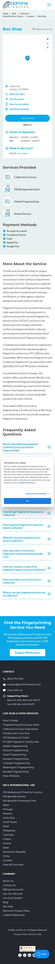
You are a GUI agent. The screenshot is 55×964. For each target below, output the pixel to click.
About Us (8, 881)
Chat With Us (14, 690)
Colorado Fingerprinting (16, 763)
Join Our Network (13, 893)
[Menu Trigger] (49, 4)
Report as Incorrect (43, 29)
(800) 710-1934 (15, 678)
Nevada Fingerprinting (15, 771)
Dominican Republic (14, 852)
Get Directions (16, 99)
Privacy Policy (21, 934)
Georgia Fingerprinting (16, 759)
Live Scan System (13, 898)
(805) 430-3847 (17, 94)
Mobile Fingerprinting (15, 746)
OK (27, 501)
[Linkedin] (29, 955)
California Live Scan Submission (20, 729)
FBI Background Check (16, 737)
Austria (7, 843)
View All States (11, 776)
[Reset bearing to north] (48, 47)
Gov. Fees (23, 153)
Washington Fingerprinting (18, 767)
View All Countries (13, 864)
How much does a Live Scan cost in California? (22, 581)
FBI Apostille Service (14, 796)
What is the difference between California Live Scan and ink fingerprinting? (20, 447)
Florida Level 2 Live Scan (16, 733)
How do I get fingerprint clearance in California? (23, 513)
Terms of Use (34, 934)
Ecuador (7, 860)
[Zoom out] (48, 43)
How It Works (10, 720)
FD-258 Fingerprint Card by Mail (21, 742)
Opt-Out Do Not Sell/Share (36, 494)
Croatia (7, 839)
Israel (6, 847)
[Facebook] (20, 955)
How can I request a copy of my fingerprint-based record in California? (24, 568)
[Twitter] (24, 955)
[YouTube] (34, 955)
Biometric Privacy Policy (16, 910)
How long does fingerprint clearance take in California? (23, 526)
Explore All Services (27, 652)
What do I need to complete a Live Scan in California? (22, 539)
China (6, 856)
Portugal (8, 809)
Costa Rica (9, 817)
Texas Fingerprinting (14, 754)
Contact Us (9, 885)
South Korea (10, 822)
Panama (7, 813)
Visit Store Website (19, 109)
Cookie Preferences (14, 915)
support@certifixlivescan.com (24, 684)
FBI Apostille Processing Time (19, 800)
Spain (6, 805)
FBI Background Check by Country (22, 792)
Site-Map (8, 906)
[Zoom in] (48, 39)
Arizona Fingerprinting (15, 750)
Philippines (9, 830)
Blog (5, 902)
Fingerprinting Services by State (21, 724)
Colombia (8, 835)
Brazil (6, 826)
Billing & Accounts (13, 889)
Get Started (27, 118)
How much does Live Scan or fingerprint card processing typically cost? (23, 553)
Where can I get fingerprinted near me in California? (24, 594)
